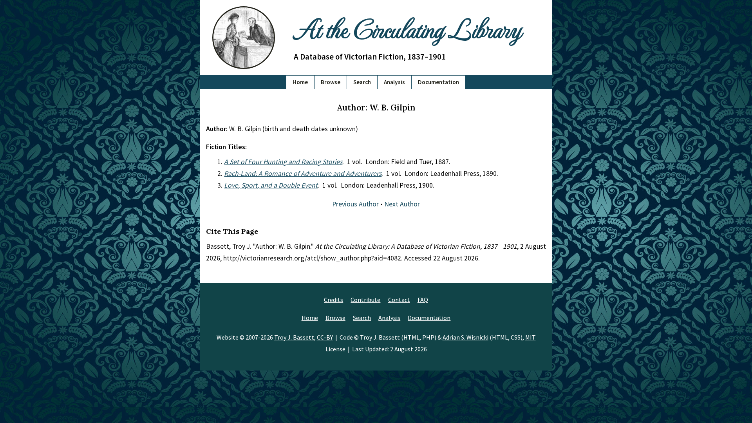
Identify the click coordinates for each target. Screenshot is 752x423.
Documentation (438, 82)
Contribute (365, 300)
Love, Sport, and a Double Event (271, 185)
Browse (330, 82)
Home (300, 82)
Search (362, 82)
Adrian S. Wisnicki (465, 337)
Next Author (402, 204)
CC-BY (325, 337)
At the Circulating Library (407, 28)
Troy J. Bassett (294, 337)
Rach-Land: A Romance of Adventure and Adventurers (302, 173)
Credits (333, 300)
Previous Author (355, 204)
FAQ (423, 300)
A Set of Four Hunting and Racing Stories (283, 161)
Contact (399, 300)
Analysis (394, 82)
